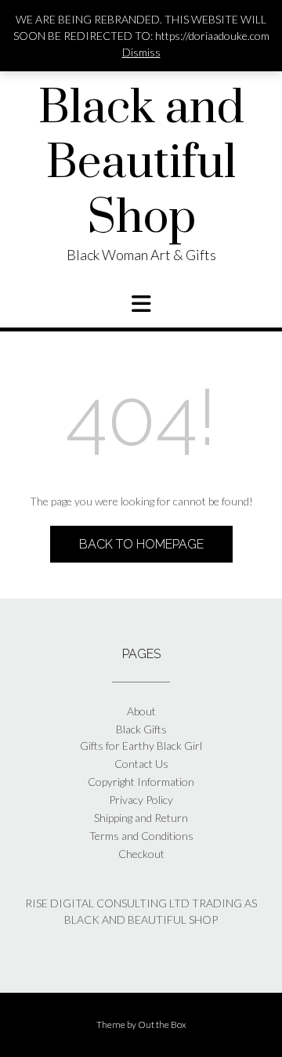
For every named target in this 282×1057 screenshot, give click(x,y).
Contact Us (141, 763)
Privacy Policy (141, 799)
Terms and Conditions (141, 835)
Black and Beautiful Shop (141, 163)
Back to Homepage (141, 544)
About (141, 711)
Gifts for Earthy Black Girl (141, 745)
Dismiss (141, 52)
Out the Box (162, 1024)
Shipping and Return (141, 817)
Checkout (141, 853)
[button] (141, 304)
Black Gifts (141, 729)
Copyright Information (141, 781)
